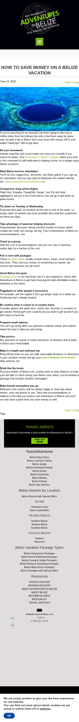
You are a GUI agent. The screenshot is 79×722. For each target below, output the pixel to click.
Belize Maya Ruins (39, 457)
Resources (39, 599)
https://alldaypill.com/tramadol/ (59, 357)
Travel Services (39, 602)
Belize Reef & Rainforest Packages (39, 557)
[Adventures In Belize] (39, 19)
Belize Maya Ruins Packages (39, 567)
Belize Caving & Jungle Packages (39, 560)
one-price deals (16, 259)
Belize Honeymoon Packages (39, 553)
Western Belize (39, 524)
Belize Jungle (39, 464)
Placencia (39, 541)
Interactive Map (39, 582)
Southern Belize (39, 528)
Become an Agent (39, 596)
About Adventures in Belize (39, 589)
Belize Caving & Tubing (39, 460)
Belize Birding (39, 478)
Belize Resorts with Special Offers (39, 496)
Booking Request (39, 585)
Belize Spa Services (39, 484)
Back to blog (72, 82)
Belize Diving (39, 471)
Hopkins (39, 538)
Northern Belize (39, 521)
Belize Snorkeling (39, 474)
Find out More (40, 440)
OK (9, 715)
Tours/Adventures (39, 451)
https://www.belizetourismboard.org (24, 181)
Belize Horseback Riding (39, 467)
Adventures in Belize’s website (42, 157)
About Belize (39, 592)
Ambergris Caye (9, 276)
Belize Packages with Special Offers (39, 570)
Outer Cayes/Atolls (39, 510)
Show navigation (40, 42)
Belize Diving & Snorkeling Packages (39, 563)
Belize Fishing (39, 481)
